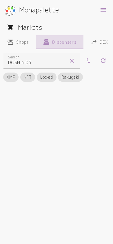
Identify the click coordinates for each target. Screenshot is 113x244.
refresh (103, 60)
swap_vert (88, 60)
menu (103, 9)
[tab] (18, 42)
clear (71, 60)
